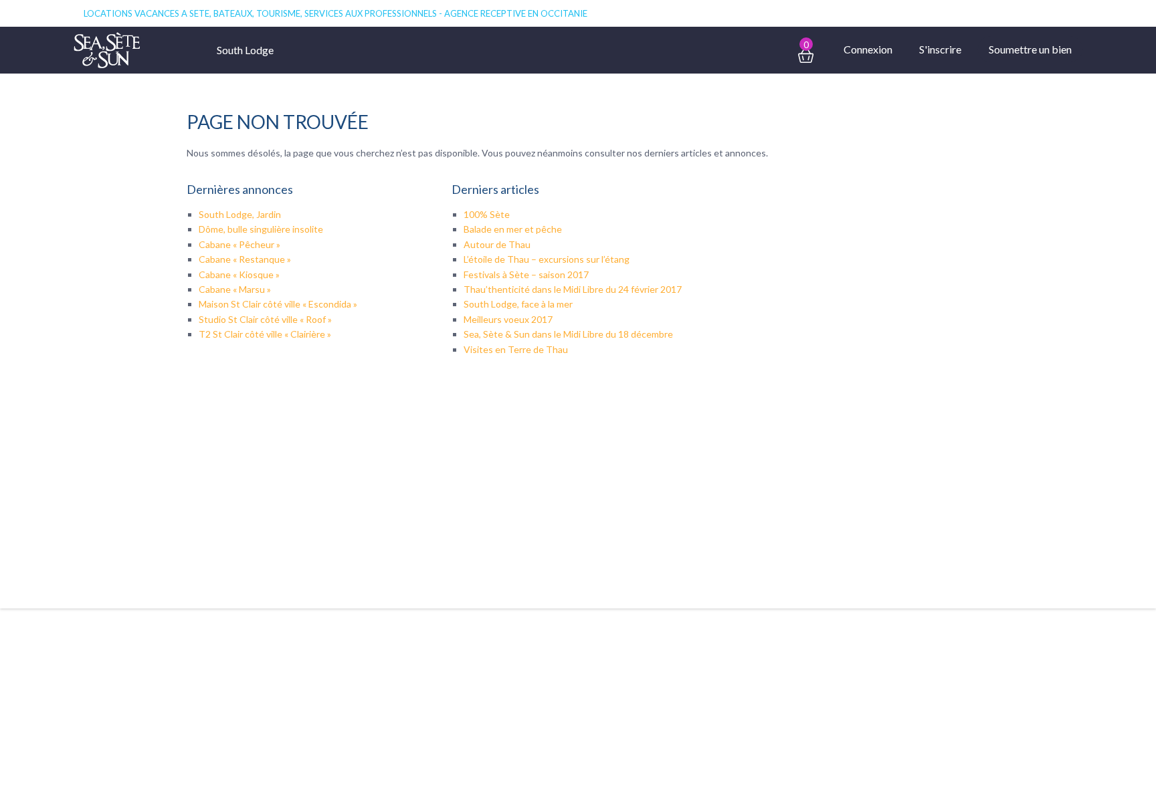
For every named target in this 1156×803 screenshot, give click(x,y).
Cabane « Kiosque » (239, 274)
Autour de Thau (497, 244)
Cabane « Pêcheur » (239, 244)
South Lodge (245, 49)
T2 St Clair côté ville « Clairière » (265, 334)
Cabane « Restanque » (245, 259)
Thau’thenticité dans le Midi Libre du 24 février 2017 (573, 289)
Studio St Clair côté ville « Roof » (265, 319)
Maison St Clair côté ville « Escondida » (278, 304)
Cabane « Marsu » (235, 289)
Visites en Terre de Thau (516, 349)
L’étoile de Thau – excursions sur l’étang (547, 259)
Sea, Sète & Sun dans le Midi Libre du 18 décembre (568, 334)
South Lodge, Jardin (240, 214)
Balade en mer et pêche (513, 229)
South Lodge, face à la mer (518, 304)
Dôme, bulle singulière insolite (261, 229)
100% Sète (487, 214)
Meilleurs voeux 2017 (508, 319)
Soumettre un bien (1030, 49)
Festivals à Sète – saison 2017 (526, 274)
